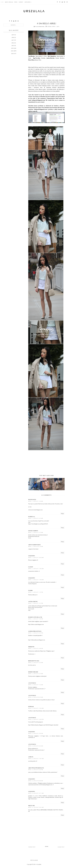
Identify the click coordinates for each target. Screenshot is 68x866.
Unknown (31, 556)
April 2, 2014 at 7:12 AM (35, 684)
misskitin (31, 647)
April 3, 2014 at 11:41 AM (36, 758)
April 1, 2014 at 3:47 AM (35, 518)
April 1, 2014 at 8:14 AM (35, 546)
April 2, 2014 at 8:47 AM (35, 697)
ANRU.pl (30, 757)
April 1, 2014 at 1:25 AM (35, 501)
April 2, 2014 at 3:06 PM (35, 733)
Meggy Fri (31, 805)
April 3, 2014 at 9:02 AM (35, 746)
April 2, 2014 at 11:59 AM (36, 708)
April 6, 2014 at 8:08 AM (35, 780)
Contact (21, 2)
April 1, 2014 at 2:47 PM (35, 633)
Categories (27, 2)
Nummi (30, 590)
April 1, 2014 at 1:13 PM (35, 592)
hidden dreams (33, 672)
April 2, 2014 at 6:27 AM (35, 673)
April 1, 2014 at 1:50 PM (35, 618)
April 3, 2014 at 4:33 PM (35, 769)
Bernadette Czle (33, 661)
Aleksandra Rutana (34, 631)
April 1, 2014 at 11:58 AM (36, 579)
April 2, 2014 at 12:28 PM (36, 719)
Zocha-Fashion (33, 531)
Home (2, 2)
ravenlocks (32, 499)
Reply (62, 513)
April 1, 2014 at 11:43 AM (36, 568)
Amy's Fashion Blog (34, 545)
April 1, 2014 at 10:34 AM (36, 557)
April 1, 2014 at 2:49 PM (35, 648)
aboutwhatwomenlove (36, 768)
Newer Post (31, 847)
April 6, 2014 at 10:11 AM (36, 793)
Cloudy (30, 567)
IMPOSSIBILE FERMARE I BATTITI (49, 810)
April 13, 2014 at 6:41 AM (36, 807)
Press (15, 2)
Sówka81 (31, 706)
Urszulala (38, 864)
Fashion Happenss (32, 583)
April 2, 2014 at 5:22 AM (35, 662)
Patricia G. (31, 516)
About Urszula (9, 2)
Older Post (61, 847)
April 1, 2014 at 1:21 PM (35, 603)
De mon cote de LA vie (35, 617)
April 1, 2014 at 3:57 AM (35, 532)
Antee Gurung (33, 601)
